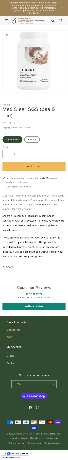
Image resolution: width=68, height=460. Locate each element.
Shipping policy (34, 443)
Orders (11, 356)
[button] (6, 20)
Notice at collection (11, 457)
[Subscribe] (52, 384)
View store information (18, 186)
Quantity (6, 147)
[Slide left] (26, 98)
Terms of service (16, 443)
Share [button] (9, 266)
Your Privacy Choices (19, 453)
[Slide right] (41, 98)
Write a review (34, 306)
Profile (10, 363)
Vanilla (32, 139)
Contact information (53, 443)
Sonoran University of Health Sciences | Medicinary (37, 434)
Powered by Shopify (18, 438)
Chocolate (12, 139)
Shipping (6, 128)
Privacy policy (52, 438)
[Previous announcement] (6, 8)
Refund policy (36, 438)
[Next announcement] (62, 8)
